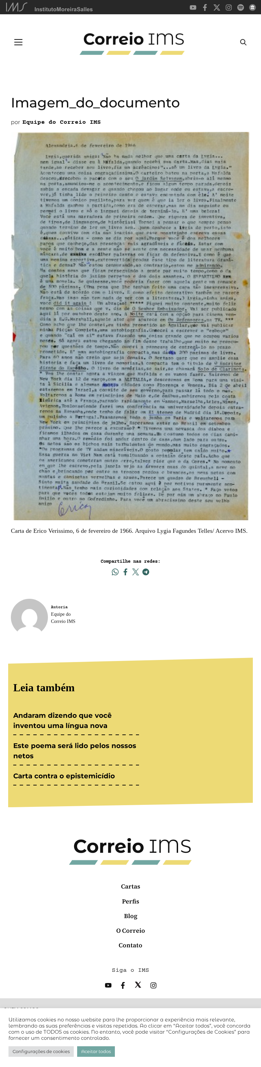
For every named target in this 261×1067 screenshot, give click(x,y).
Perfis (130, 901)
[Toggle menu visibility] (18, 42)
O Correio (130, 930)
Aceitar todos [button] (96, 1051)
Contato (130, 945)
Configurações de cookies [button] (41, 1051)
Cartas (130, 886)
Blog (130, 916)
